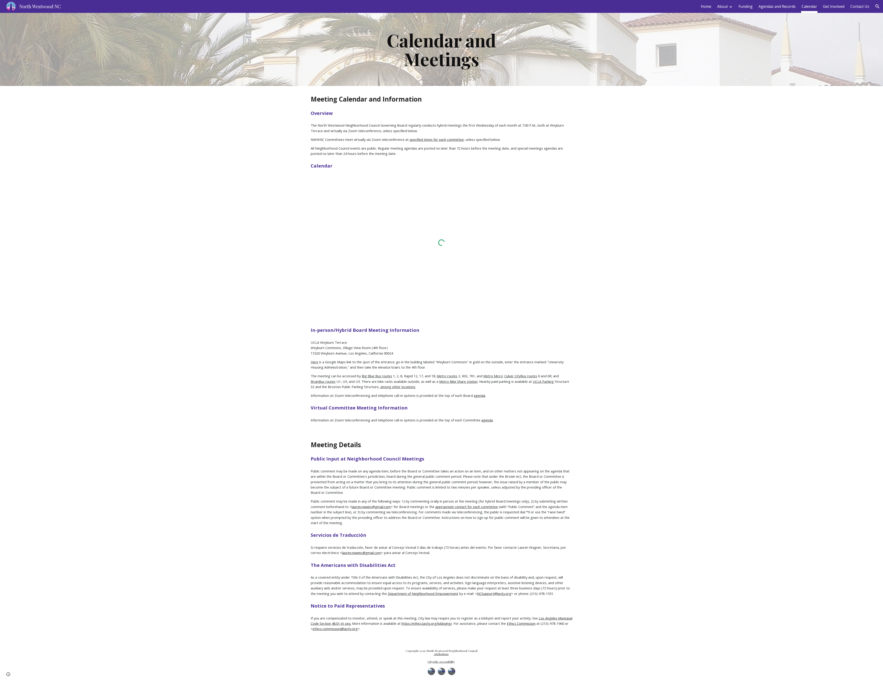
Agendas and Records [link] (777, 6)
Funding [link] (746, 6)
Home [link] (706, 6)
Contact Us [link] (859, 6)
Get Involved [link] (833, 6)
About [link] (722, 6)
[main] (441, 49)
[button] (877, 6)
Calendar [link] (809, 6)
